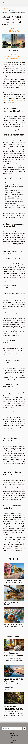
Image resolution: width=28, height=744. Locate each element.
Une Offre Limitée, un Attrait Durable (13, 56)
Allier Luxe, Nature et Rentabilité (13, 58)
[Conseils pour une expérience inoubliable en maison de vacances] (14, 645)
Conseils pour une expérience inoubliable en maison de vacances (13, 655)
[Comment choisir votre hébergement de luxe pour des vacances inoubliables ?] (14, 670)
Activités (14, 731)
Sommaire (14, 51)
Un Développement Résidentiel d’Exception (13, 53)
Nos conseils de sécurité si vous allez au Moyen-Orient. (13, 625)
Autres (14, 740)
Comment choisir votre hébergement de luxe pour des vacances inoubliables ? (13, 682)
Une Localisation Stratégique (13, 54)
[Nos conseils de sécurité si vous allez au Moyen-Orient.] (14, 615)
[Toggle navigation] (4, 2)
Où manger (14, 738)
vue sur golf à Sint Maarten (12, 100)
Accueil (3, 9)
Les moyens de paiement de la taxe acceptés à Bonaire (13, 581)
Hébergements (11, 9)
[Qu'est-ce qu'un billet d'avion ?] (14, 593)
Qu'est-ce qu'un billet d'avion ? (11, 603)
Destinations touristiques (14, 735)
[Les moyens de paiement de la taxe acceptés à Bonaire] (14, 571)
